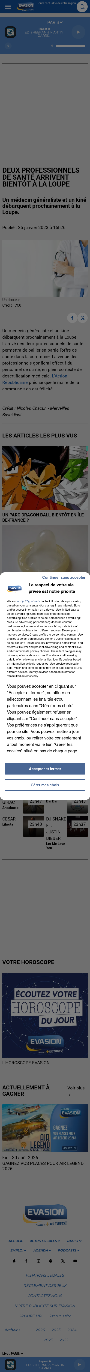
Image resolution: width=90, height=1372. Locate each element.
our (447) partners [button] (28, 601)
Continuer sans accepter (63, 577)
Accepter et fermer (45, 768)
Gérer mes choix (45, 784)
